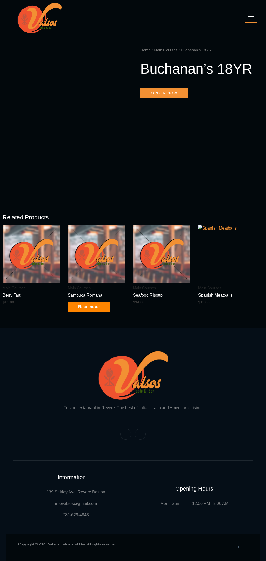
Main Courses (166, 50)
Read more (89, 307)
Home (145, 50)
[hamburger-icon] (251, 18)
